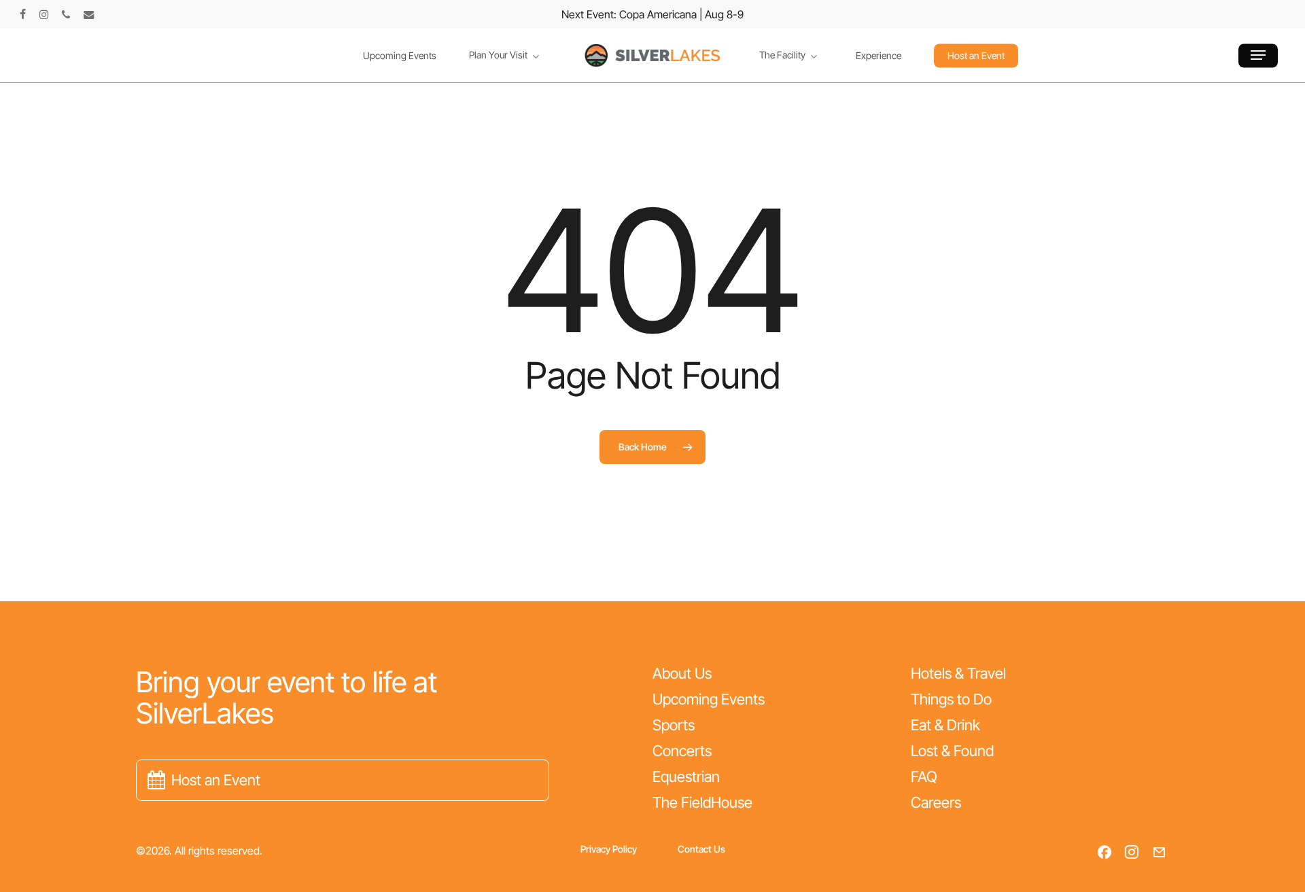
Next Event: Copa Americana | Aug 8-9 (652, 14)
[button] (1258, 55)
